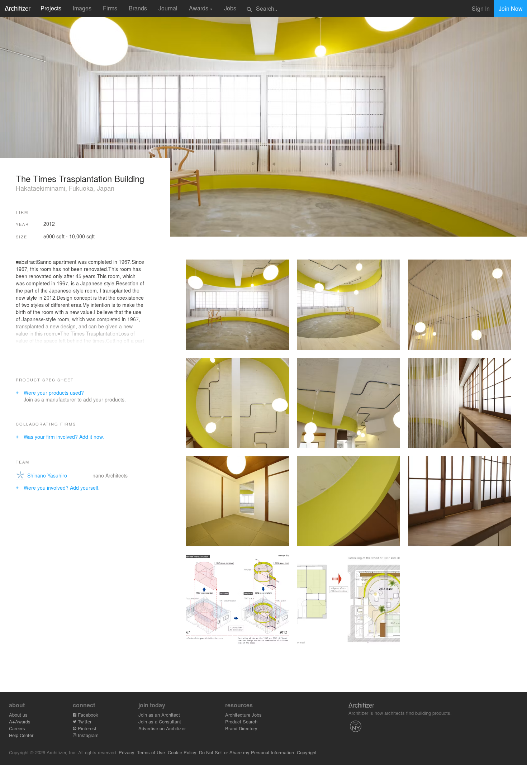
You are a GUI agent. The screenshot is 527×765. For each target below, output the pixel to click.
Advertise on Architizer (162, 728)
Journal (167, 8)
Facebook (87, 714)
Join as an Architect (159, 714)
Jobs (230, 8)
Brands (138, 8)
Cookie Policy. (183, 752)
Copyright (307, 752)
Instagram (87, 735)
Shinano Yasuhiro (47, 475)
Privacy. (127, 752)
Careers (17, 728)
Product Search (241, 721)
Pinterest (86, 728)
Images (82, 8)
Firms (110, 8)
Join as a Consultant (159, 721)
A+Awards (19, 721)
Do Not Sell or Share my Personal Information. (247, 752)
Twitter (83, 721)
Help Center (21, 735)
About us (18, 714)
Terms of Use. (151, 752)
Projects (51, 8)
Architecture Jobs (243, 714)
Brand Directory (241, 728)
